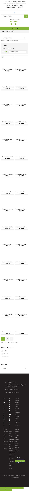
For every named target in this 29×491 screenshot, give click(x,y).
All (14, 48)
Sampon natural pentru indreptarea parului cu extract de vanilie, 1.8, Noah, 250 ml (7, 244)
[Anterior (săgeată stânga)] (3, 490)
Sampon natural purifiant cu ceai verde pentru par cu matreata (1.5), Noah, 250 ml (21, 244)
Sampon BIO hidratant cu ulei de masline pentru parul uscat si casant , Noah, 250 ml (7, 174)
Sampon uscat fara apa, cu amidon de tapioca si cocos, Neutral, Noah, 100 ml (21, 279)
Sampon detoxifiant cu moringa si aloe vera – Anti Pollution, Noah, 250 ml (21, 191)
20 (8, 48)
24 (11, 48)
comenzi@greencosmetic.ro (12, 389)
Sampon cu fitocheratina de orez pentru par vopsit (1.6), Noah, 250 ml (21, 174)
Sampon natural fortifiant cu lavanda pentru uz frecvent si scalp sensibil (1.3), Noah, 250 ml (7, 226)
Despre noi (11, 432)
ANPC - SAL (5, 445)
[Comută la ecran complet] (9, 488)
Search (26, 16)
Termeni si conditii (11, 463)
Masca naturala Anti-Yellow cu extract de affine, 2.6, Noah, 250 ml (7, 139)
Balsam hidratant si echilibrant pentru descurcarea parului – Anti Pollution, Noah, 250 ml (7, 86)
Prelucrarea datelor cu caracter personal (12, 455)
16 (6, 48)
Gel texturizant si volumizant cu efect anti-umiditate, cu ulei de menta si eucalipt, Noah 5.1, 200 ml (7, 121)
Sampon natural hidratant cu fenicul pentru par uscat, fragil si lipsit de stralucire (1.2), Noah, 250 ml (21, 226)
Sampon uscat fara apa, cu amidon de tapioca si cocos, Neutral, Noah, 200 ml (7, 296)
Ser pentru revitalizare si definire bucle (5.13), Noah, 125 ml (21, 296)
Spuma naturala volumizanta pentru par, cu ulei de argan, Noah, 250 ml (21, 314)
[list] (3, 51)
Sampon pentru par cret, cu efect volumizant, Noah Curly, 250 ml (21, 261)
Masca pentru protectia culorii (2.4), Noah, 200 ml (21, 139)
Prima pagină (4, 31)
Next (11, 339)
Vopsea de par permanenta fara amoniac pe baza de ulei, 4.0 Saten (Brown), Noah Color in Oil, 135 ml (21, 331)
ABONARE (20, 461)
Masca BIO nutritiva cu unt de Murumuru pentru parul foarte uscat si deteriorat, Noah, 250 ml (21, 121)
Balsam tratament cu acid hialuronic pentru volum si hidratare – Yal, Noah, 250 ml (7, 104)
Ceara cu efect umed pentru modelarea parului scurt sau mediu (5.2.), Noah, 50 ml (21, 104)
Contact (6, 441)
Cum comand (6, 435)
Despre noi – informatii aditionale (11, 438)
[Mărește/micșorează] (3, 488)
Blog (10, 468)
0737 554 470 (14, 21)
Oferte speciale (6, 430)
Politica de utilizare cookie (11, 447)
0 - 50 (5, 351)
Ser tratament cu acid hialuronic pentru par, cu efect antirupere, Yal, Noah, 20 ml (7, 314)
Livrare (5, 438)
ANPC (5, 448)
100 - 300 (6, 356)
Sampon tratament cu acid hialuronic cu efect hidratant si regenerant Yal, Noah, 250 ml (7, 279)
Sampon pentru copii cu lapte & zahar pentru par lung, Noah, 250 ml (7, 261)
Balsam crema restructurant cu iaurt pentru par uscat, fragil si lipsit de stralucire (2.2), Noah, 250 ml (21, 69)
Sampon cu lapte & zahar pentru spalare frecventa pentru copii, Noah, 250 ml (7, 191)
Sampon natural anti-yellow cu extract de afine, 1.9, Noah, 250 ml (21, 209)
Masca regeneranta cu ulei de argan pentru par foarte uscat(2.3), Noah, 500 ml (21, 156)
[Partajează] (15, 488)
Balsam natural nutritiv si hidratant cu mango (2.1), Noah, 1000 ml (21, 86)
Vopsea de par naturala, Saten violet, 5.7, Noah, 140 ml (7, 331)
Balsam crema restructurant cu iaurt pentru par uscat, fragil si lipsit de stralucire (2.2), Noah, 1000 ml (7, 69)
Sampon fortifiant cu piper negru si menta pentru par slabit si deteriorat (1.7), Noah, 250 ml (7, 209)
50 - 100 (5, 353)
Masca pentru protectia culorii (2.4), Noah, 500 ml (7, 156)
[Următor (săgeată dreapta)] (9, 490)
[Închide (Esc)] (21, 488)
